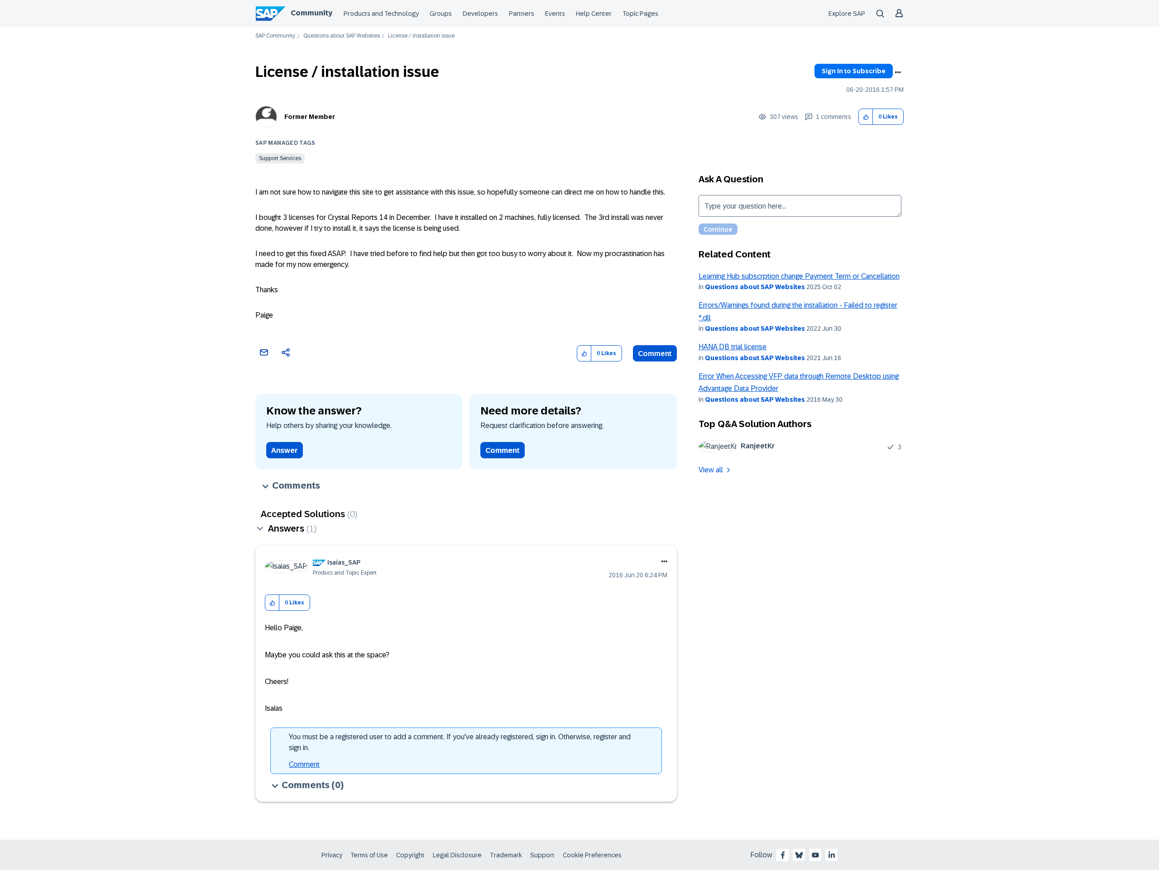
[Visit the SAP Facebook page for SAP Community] (782, 855)
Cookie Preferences (592, 855)
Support (542, 855)
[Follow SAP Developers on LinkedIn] (831, 855)
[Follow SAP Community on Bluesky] (799, 855)
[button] (866, 117)
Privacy (331, 855)
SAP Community (275, 36)
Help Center (594, 13)
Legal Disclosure (457, 855)
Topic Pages (640, 13)
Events (555, 13)
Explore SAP (847, 13)
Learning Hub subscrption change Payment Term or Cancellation (799, 276)
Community (311, 13)
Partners (521, 13)
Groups (441, 13)
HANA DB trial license (732, 347)
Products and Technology (381, 13)
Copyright (410, 855)
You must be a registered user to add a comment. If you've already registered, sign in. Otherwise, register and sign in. (460, 742)
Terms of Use (369, 855)
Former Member (309, 116)
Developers (480, 13)
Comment (655, 353)
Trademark (506, 855)
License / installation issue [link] (421, 36)
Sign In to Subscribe (854, 71)
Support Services (280, 158)
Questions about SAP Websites (341, 36)
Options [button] (897, 72)
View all (711, 470)
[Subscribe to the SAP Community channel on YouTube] (815, 855)
